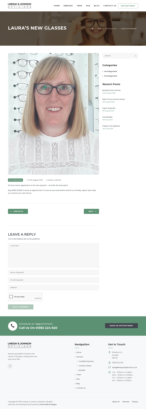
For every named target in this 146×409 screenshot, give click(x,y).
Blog (96, 6)
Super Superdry (108, 108)
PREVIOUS (18, 211)
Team (79, 6)
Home (57, 6)
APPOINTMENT (128, 6)
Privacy (135, 402)
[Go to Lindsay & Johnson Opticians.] (92, 29)
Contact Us (109, 6)
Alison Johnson (54, 180)
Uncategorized (110, 76)
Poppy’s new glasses (111, 126)
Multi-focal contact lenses (113, 99)
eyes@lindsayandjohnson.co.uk (124, 367)
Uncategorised (15, 180)
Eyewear (82, 370)
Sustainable (107, 117)
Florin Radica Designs (48, 404)
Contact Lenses (85, 366)
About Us (116, 402)
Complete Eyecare (86, 361)
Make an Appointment (121, 326)
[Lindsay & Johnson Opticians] (19, 5)
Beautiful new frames (111, 90)
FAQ (88, 6)
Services (126, 402)
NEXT (91, 211)
